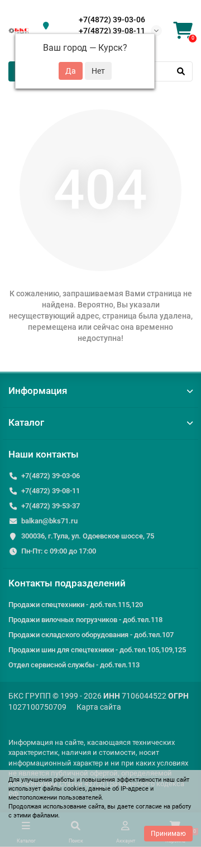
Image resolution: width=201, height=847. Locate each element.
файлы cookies (63, 788)
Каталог (26, 422)
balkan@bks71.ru (49, 521)
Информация (37, 390)
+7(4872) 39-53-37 (50, 506)
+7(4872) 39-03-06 (112, 19)
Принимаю (168, 834)
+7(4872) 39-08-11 (112, 30)
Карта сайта (98, 706)
